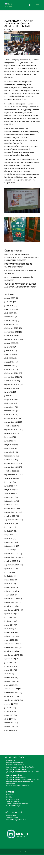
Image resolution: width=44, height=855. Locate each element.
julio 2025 (8, 347)
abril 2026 (8, 313)
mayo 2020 (9, 580)
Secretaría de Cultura (14, 775)
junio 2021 (8, 531)
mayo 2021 (8, 535)
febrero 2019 (9, 636)
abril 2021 (8, 539)
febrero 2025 (10, 366)
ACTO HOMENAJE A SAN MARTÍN (18, 277)
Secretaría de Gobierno (14, 762)
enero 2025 (9, 369)
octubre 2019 (10, 606)
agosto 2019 (9, 614)
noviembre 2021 (11, 512)
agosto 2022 (9, 478)
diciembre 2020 (11, 554)
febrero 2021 (9, 546)
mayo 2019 (9, 625)
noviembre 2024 (11, 377)
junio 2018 (8, 666)
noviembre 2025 (11, 332)
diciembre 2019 (11, 599)
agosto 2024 (9, 388)
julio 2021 (8, 527)
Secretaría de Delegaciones (16, 777)
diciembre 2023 (11, 418)
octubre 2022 (10, 471)
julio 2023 (8, 437)
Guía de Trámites (12, 799)
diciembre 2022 (11, 463)
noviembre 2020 (11, 557)
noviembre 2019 (11, 602)
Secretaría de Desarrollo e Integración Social (22, 779)
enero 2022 (9, 505)
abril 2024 (8, 403)
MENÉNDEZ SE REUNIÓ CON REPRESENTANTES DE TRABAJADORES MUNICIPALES (21, 257)
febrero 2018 (9, 681)
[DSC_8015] (22, 213)
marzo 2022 (9, 497)
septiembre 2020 (11, 565)
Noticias (9, 797)
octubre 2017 (10, 696)
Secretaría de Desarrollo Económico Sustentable (19, 782)
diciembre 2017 (11, 689)
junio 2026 (8, 305)
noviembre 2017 (11, 692)
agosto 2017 (9, 704)
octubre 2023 (10, 426)
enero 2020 (9, 595)
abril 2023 (8, 448)
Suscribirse (10, 795)
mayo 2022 (9, 490)
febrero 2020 (10, 591)
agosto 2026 (9, 298)
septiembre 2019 (11, 610)
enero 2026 (9, 324)
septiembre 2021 (11, 520)
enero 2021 (9, 550)
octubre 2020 (10, 561)
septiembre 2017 (11, 700)
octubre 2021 (10, 516)
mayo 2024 (9, 399)
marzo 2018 (9, 677)
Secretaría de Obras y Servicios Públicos (20, 767)
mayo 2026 (9, 309)
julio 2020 (8, 572)
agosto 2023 (9, 433)
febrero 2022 (10, 501)
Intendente (10, 760)
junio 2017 (8, 711)
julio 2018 (8, 662)
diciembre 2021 (11, 508)
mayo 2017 (8, 715)
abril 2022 (8, 493)
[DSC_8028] (22, 242)
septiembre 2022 (11, 475)
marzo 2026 (9, 317)
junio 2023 (8, 441)
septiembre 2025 (11, 339)
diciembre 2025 (11, 328)
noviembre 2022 (11, 467)
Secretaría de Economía (15, 765)
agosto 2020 (9, 569)
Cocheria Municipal (13, 806)
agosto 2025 (9, 343)
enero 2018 (9, 685)
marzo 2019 (9, 632)
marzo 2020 (9, 587)
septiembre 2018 (11, 655)
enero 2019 (9, 640)
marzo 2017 (9, 723)
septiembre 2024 (11, 384)
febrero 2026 (10, 320)
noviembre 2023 (11, 422)
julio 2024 (8, 392)
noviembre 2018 (11, 647)
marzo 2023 (9, 452)
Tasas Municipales (12, 801)
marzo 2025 (9, 362)
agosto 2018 (9, 659)
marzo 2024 (9, 407)
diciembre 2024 (11, 373)
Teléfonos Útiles (12, 818)
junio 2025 (8, 351)
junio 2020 (8, 576)
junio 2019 (8, 621)
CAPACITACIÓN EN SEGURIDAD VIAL (20, 271)
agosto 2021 (9, 523)
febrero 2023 (10, 456)
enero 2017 (9, 730)
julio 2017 (8, 708)
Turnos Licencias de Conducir (17, 803)
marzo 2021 (9, 542)
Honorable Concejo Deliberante (17, 785)
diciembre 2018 (11, 644)
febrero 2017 (9, 726)
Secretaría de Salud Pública (16, 769)
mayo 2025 (9, 354)
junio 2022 (8, 486)
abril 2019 (8, 629)
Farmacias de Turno (13, 815)
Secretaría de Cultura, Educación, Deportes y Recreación (22, 772)
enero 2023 (9, 460)
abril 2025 (8, 358)
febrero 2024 (10, 411)
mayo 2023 (9, 445)
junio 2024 (8, 396)
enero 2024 (9, 414)
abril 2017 (8, 719)
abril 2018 (8, 674)
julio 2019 (8, 617)
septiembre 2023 (11, 429)
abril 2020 (8, 584)
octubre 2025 (10, 335)
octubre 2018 (10, 651)
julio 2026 (8, 302)
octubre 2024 (10, 381)
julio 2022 (8, 482)
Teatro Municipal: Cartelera (16, 820)
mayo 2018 (9, 670)
